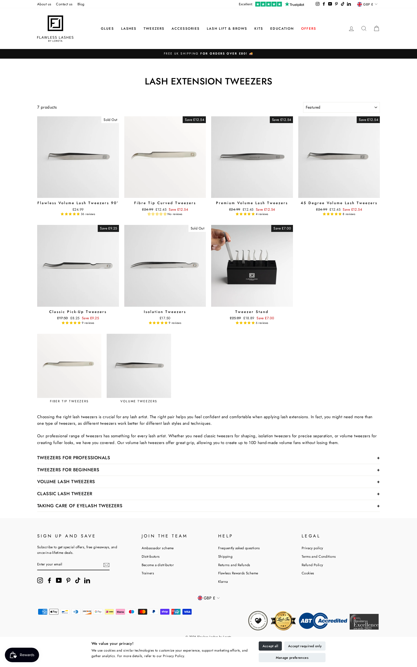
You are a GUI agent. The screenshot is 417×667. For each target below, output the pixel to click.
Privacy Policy (173, 655)
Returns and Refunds (234, 565)
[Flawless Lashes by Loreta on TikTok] (78, 580)
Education (282, 28)
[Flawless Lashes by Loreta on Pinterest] (68, 580)
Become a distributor (158, 565)
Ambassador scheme (158, 548)
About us (44, 4)
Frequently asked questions (239, 548)
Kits (258, 28)
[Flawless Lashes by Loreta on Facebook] (49, 580)
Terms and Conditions (319, 556)
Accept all (270, 646)
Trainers (148, 573)
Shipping (225, 556)
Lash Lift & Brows (227, 28)
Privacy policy (312, 548)
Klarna (223, 581)
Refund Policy (312, 565)
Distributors (151, 556)
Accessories (186, 28)
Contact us (64, 4)
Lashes (129, 28)
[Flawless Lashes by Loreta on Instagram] (40, 580)
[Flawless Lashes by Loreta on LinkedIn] (87, 580)
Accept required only (305, 646)
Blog (80, 4)
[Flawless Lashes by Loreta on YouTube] (59, 580)
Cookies (308, 573)
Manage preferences (292, 657)
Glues (107, 28)
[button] (71, 214)
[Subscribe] (106, 564)
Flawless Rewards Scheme (238, 573)
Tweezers (154, 28)
